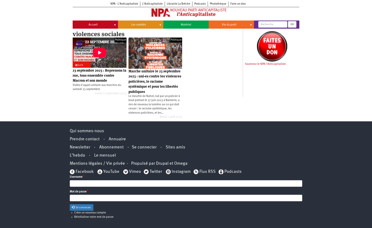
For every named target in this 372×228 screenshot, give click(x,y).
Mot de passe (78, 191)
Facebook (84, 172)
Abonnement (111, 147)
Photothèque (218, 4)
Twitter (156, 172)
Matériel (186, 24)
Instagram (181, 172)
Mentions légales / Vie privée (97, 163)
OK (292, 24)
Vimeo (135, 172)
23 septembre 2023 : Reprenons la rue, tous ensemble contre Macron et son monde (99, 75)
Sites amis (175, 147)
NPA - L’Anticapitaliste (124, 4)
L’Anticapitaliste (152, 4)
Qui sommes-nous (87, 131)
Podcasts (200, 4)
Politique (120, 40)
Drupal (162, 163)
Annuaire (117, 139)
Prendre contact (85, 139)
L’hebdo (77, 155)
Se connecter (144, 147)
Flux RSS (207, 172)
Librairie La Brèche (178, 4)
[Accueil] (186, 13)
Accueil (85, 26)
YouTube (110, 172)
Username (76, 177)
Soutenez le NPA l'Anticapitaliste (265, 64)
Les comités (132, 26)
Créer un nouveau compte (90, 212)
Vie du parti (222, 26)
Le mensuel (105, 155)
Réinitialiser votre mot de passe (94, 217)
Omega (181, 163)
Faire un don (238, 4)
